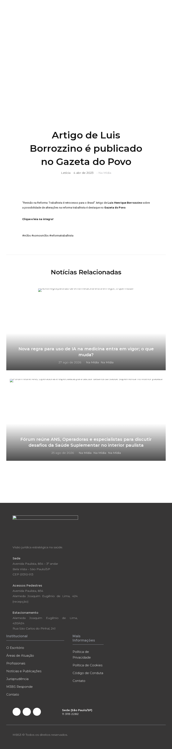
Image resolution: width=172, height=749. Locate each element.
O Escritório (15, 648)
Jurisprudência (17, 679)
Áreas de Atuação (20, 655)
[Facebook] (17, 712)
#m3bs (26, 235)
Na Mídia (104, 173)
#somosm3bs (40, 235)
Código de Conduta (88, 673)
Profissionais (15, 663)
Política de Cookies (87, 665)
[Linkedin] (27, 712)
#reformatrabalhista (61, 235)
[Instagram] (37, 712)
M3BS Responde (19, 687)
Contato (12, 694)
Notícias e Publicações (23, 671)
